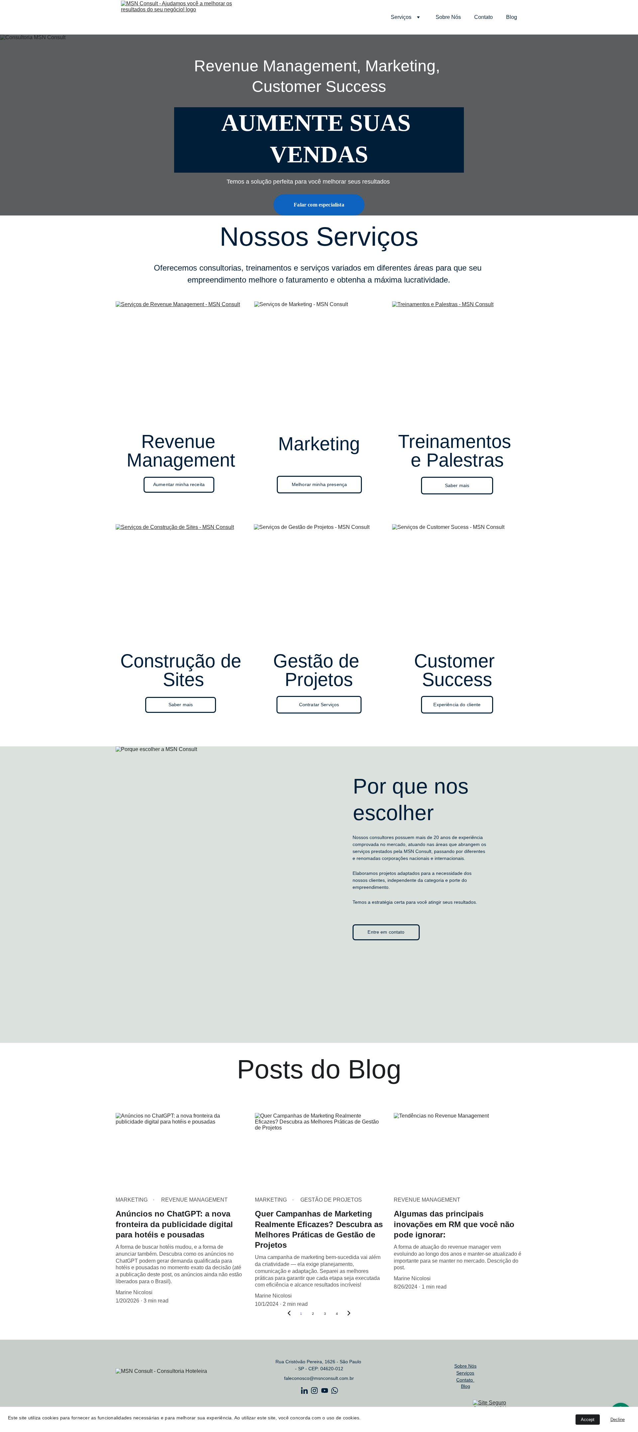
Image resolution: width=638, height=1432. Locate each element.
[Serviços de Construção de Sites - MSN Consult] (181, 585)
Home (370, 17)
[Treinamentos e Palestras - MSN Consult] (457, 362)
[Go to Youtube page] (324, 1390)
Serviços (401, 17)
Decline (617, 1419)
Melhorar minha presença (319, 484)
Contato (483, 17)
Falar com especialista (319, 205)
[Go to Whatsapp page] (334, 1390)
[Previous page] (289, 1314)
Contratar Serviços (319, 704)
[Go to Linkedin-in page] (304, 1390)
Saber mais (457, 485)
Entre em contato (386, 932)
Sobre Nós (448, 17)
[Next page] (349, 1314)
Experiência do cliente (456, 704)
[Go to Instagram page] (314, 1390)
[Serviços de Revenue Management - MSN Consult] (181, 362)
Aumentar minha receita (179, 484)
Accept (587, 1419)
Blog (511, 17)
